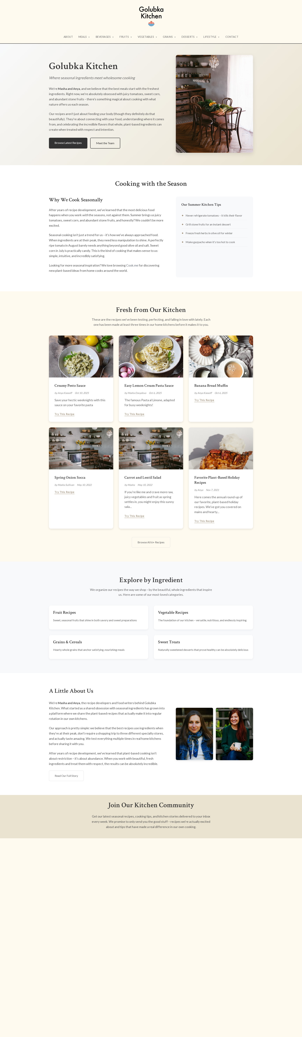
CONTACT (232, 36)
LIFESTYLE (211, 36)
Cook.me (132, 265)
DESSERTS (190, 36)
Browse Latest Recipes (68, 142)
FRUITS (126, 36)
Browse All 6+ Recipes (151, 542)
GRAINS (169, 36)
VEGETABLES (147, 36)
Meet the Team (105, 143)
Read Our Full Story (66, 775)
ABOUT (68, 36)
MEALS (84, 36)
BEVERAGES (105, 36)
